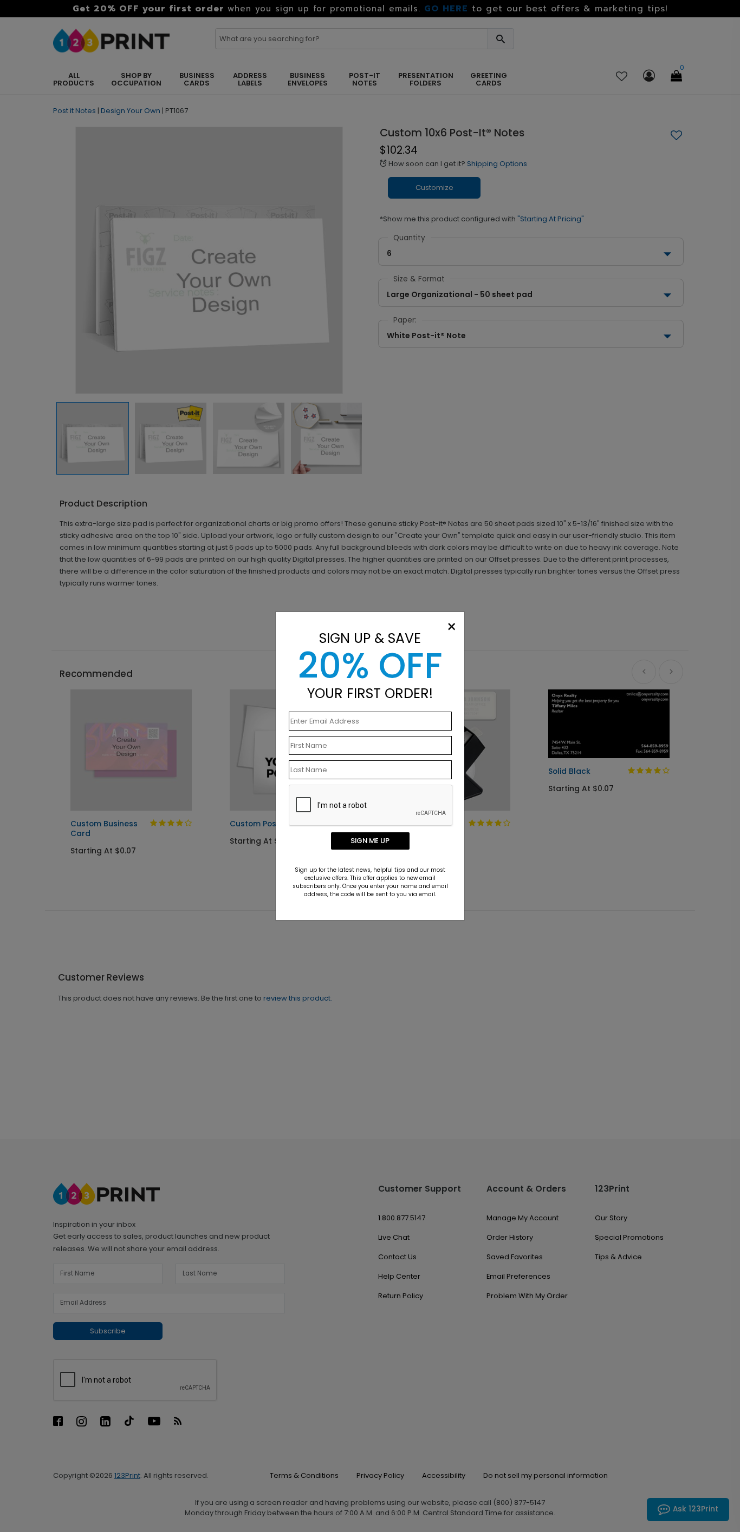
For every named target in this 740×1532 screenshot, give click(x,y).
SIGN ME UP (370, 841)
